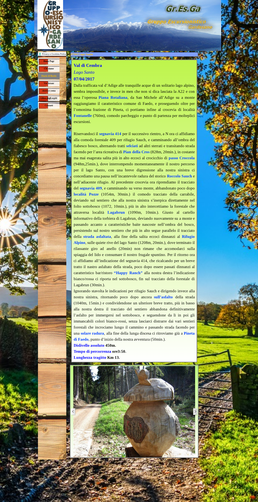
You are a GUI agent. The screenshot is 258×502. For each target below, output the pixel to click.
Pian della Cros (136, 152)
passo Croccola (182, 158)
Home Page (48, 61)
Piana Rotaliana (113, 97)
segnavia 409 (91, 188)
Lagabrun (116, 212)
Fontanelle (83, 115)
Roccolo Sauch (179, 176)
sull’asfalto (163, 297)
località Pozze (86, 194)
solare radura (92, 333)
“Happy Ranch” (128, 273)
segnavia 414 (110, 133)
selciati (132, 146)
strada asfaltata (97, 236)
